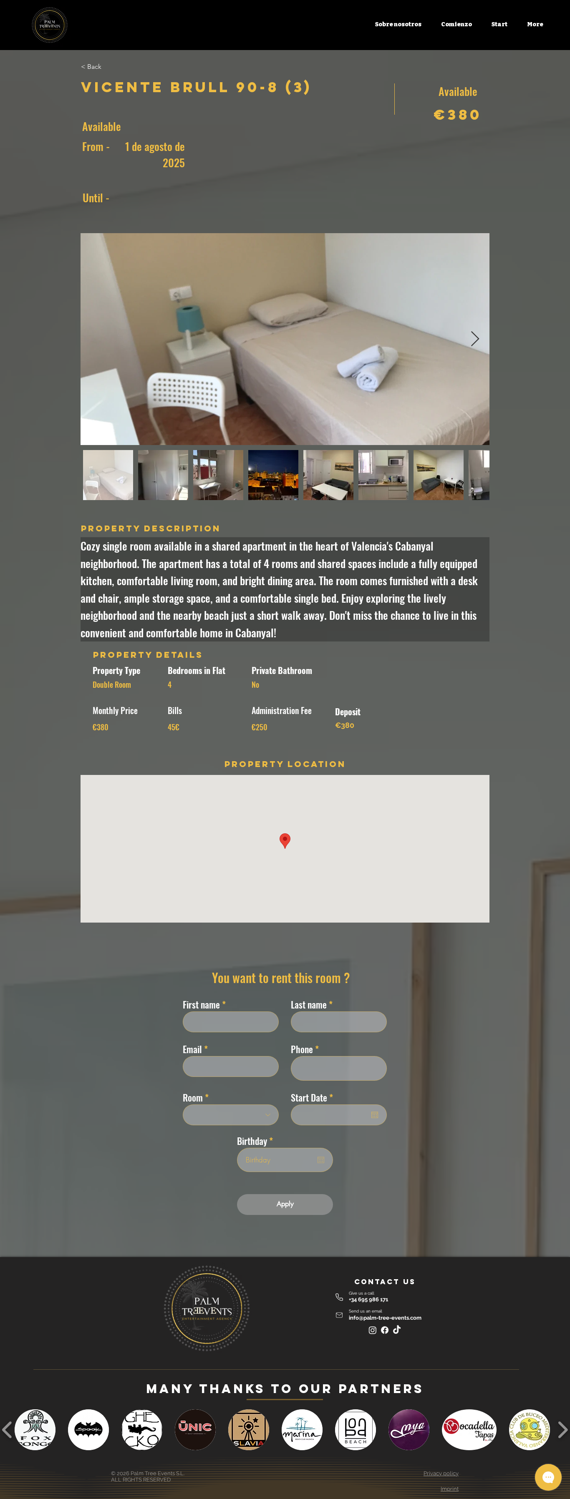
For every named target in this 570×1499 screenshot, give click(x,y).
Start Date (314, 1097)
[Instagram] (373, 1330)
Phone (302, 1049)
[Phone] (339, 1296)
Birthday (257, 1140)
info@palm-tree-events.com (385, 1318)
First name (201, 1004)
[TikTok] (397, 1330)
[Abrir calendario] (374, 1115)
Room (193, 1097)
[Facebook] (385, 1330)
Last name (309, 1004)
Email (192, 1049)
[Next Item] (475, 339)
